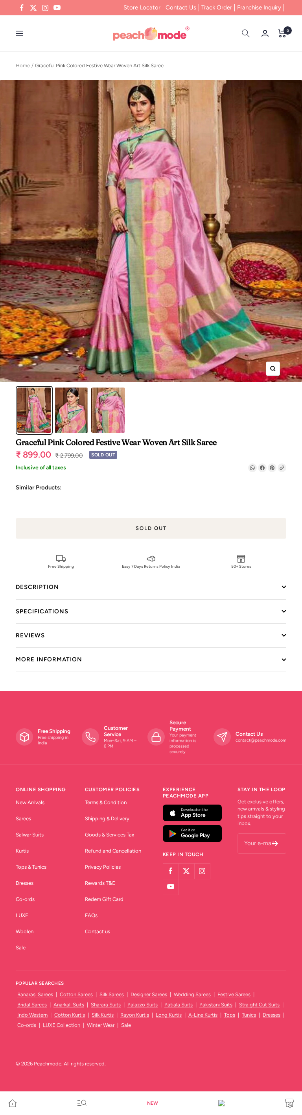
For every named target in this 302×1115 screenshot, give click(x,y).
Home (23, 65)
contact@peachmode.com (261, 740)
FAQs (91, 915)
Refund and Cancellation (113, 851)
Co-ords (25, 899)
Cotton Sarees (76, 994)
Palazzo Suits (142, 1005)
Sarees (23, 818)
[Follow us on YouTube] (57, 8)
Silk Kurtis (103, 1015)
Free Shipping (61, 566)
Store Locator (141, 7)
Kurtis (22, 851)
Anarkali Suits (68, 1005)
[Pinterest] (272, 467)
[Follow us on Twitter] (33, 8)
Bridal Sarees (32, 1005)
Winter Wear (100, 1025)
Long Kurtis (169, 1015)
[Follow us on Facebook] (22, 8)
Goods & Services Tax (109, 835)
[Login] (265, 33)
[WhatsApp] (252, 467)
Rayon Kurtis (134, 1015)
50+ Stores (241, 566)
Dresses (24, 883)
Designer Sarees (149, 994)
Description (37, 587)
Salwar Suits (30, 835)
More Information (49, 659)
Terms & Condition (106, 802)
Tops (229, 1015)
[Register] (275, 843)
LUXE (22, 915)
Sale (21, 948)
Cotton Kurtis (69, 1015)
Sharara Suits (106, 1005)
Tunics (249, 1015)
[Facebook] (262, 467)
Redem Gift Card (104, 899)
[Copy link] (282, 467)
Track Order (216, 7)
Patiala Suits (178, 1005)
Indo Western (32, 1015)
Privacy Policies (103, 867)
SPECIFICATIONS (42, 611)
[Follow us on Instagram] (45, 8)
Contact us (97, 931)
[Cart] (282, 33)
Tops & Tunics (31, 867)
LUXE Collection (61, 1025)
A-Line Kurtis (202, 1015)
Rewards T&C (100, 883)
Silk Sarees (111, 994)
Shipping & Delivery (107, 818)
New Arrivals (30, 802)
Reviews (30, 635)
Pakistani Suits (215, 1005)
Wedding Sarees (192, 994)
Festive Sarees (233, 994)
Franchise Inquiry (259, 7)
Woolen (24, 931)
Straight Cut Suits (259, 1005)
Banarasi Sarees (35, 994)
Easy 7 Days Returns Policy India (151, 566)
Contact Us (181, 7)
